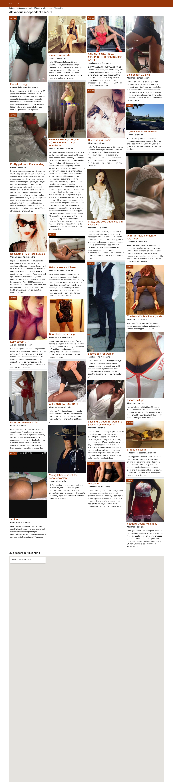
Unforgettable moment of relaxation (142, 237)
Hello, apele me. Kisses (62, 267)
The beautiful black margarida (144, 316)
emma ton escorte (59, 55)
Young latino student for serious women (63, 476)
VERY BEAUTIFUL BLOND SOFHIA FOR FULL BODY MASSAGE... (64, 142)
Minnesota (47, 8)
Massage (93, 483)
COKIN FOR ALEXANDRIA (142, 131)
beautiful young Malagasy (142, 523)
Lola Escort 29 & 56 (138, 74)
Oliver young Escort (99, 140)
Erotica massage (137, 449)
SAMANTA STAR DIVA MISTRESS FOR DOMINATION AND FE (105, 57)
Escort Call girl (135, 400)
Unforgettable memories (24, 422)
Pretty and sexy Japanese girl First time (105, 223)
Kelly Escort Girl (19, 341)
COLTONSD (14, 3)
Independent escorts (18, 8)
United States (34, 8)
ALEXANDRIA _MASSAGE (64, 404)
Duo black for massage (62, 334)
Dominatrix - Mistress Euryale (27, 253)
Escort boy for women (101, 353)
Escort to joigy (19, 84)
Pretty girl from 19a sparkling (27, 164)
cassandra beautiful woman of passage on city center (105, 423)
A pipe (14, 519)
